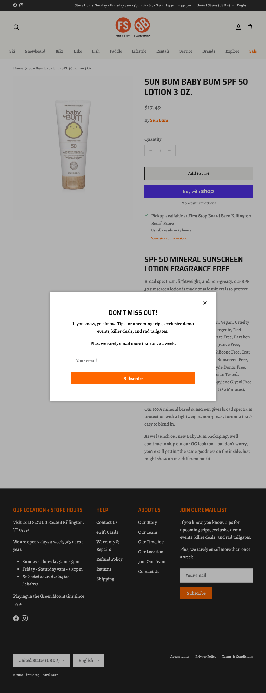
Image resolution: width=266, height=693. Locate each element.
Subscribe (133, 378)
